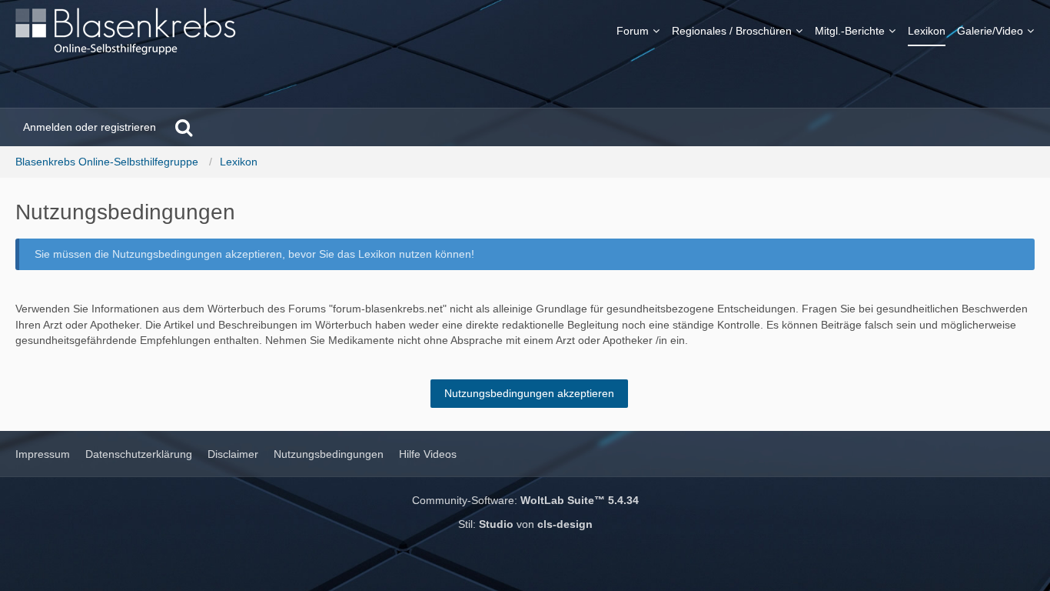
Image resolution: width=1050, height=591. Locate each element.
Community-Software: (525, 500)
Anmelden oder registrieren (89, 127)
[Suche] (184, 127)
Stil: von (525, 524)
